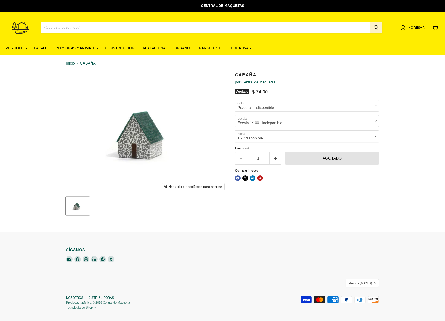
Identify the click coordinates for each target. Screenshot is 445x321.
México (360, 283)
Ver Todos (16, 48)
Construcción (120, 48)
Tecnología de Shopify (81, 307)
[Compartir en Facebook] (238, 178)
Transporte (209, 48)
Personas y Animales (77, 48)
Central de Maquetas (258, 82)
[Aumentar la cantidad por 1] (275, 158)
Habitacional (154, 48)
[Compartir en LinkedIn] (252, 178)
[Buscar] (376, 27)
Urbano (182, 48)
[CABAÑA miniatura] (78, 206)
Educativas (240, 48)
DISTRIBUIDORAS (101, 297)
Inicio (70, 63)
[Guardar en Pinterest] (260, 178)
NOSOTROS (74, 297)
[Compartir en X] (245, 178)
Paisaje (41, 48)
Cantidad (242, 148)
